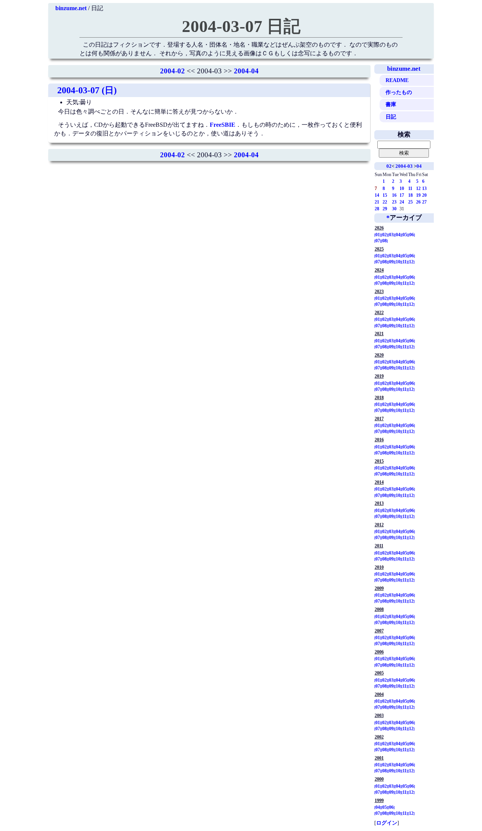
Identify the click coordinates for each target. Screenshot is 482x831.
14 (377, 195)
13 (424, 188)
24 (402, 202)
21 (377, 202)
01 (377, 234)
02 (389, 166)
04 (419, 166)
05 (405, 234)
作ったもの (399, 92)
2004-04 (246, 71)
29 (385, 209)
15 (385, 195)
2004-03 (404, 166)
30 (394, 209)
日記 (391, 117)
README (397, 80)
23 (394, 202)
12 (418, 188)
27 (424, 202)
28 (377, 209)
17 (402, 195)
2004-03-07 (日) (87, 90)
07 (377, 241)
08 (384, 241)
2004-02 (172, 71)
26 (418, 202)
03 (391, 234)
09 (391, 262)
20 (424, 195)
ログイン (386, 823)
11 (410, 188)
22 (385, 202)
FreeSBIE (222, 125)
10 (402, 188)
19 (418, 195)
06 (411, 234)
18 (410, 195)
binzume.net (71, 8)
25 (410, 202)
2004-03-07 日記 (241, 26)
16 (394, 195)
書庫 (391, 104)
